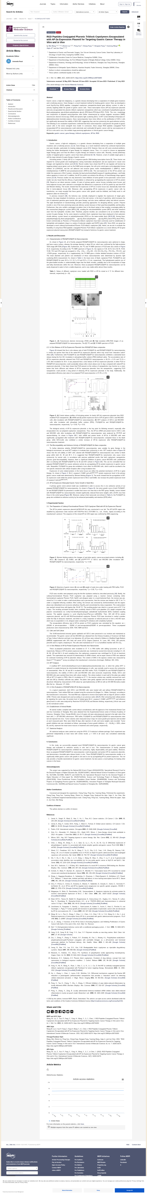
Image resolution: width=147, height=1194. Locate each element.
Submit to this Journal (20, 35)
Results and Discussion (15, 109)
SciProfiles (101, 1170)
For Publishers (79, 1170)
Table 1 (80, 258)
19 (78, 209)
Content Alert (136, 1145)
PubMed (81, 821)
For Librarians (79, 1168)
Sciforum (100, 1160)
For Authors (78, 1160)
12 (91, 171)
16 (69, 189)
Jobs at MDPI (56, 1170)
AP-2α (93, 133)
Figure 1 (62, 242)
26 (97, 697)
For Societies (79, 1173)
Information (64, 4)
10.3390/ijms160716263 (42, 19)
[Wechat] (64, 1012)
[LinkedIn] (56, 1012)
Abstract (10, 104)
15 (48, 182)
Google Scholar (63, 821)
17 (66, 193)
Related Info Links (12, 68)
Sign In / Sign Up (125, 4)
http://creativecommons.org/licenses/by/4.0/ (106, 1001)
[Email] (48, 1012)
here (82, 1124)
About (102, 4)
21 (111, 216)
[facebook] (60, 1012)
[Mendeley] (71, 1012)
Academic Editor (12, 56)
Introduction (11, 106)
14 (55, 178)
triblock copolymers (83, 133)
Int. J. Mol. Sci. (11, 1145)
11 (76, 164)
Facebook (123, 1162)
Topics (53, 4)
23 (105, 223)
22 (113, 216)
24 (100, 225)
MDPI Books (101, 1162)
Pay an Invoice (56, 1162)
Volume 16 (22, 19)
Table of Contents (13, 100)
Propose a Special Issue (21, 45)
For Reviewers (79, 1162)
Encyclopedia (101, 1173)
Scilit (99, 1168)
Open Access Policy (58, 1165)
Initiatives (92, 4)
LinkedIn (123, 1160)
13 (53, 178)
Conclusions (12, 114)
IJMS (15, 19)
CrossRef (74, 821)
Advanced (135, 12)
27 (99, 697)
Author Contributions (14, 118)
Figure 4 (91, 488)
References (11, 123)
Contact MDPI (56, 1168)
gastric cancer (60, 133)
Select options (12, 1168)
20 (109, 216)
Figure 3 (65, 473)
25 (52, 355)
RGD (97, 133)
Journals (43, 4)
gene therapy (70, 133)
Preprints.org (101, 1165)
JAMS (99, 1175)
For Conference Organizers (83, 1175)
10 (74, 164)
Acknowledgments (14, 116)
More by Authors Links (14, 73)
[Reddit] (68, 1012)
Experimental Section (14, 111)
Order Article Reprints (117, 27)
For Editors (78, 1165)
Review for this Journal (21, 40)
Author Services (78, 4)
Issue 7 (30, 19)
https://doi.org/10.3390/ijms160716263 (88, 78)
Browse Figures (69, 89)
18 (66, 196)
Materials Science (76, 85)
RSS (127, 1145)
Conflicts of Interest (14, 121)
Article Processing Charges (61, 1160)
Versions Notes (85, 89)
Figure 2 (53, 350)
